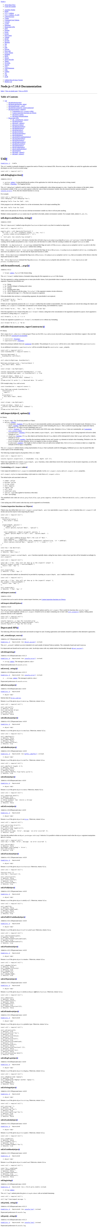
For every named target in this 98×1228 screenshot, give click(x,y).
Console (7, 22)
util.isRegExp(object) (18, 144)
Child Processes (9, 16)
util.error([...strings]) (18, 123)
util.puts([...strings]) (18, 154)
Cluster (7, 18)
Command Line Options (12, 20)
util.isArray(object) (18, 125)
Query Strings (9, 53)
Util (6, 101)
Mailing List (8, 81)
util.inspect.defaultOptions (20, 116)
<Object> (13, 422)
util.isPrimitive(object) (19, 142)
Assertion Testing (10, 10)
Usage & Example (10, 6)
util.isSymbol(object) (18, 147)
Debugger (8, 25)
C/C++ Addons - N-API (12, 15)
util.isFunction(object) (18, 133)
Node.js (3, 1)
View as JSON (23, 91)
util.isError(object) (17, 132)
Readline (7, 54)
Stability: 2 (5, 163)
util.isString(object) (18, 145)
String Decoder (9, 59)
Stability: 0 (5, 642)
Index (2, 91)
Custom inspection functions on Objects (24, 113)
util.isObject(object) (18, 140)
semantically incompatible (19, 335)
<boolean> (19, 424)
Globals (7, 37)
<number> (16, 426)
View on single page (11, 91)
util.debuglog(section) (15, 102)
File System (8, 35)
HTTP (7, 39)
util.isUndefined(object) (19, 149)
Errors (6, 32)
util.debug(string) (17, 121)
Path (6, 47)
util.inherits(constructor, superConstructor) (21, 108)
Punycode (8, 51)
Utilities (7, 71)
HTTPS (7, 40)
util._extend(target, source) (20, 120)
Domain (7, 30)
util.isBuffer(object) (18, 128)
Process (7, 49)
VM (6, 75)
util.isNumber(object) (18, 138)
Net (6, 44)
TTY (6, 66)
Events (7, 34)
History (4, 331)
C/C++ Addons (9, 13)
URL (6, 70)
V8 (6, 73)
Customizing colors (22, 111)
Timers (7, 61)
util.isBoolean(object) (18, 126)
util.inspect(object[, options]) (17, 109)
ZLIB (6, 77)
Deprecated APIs (10, 27)
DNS (6, 28)
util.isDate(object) (17, 130)
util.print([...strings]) (18, 152)
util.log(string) (16, 150)
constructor (28, 344)
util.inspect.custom (17, 114)
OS (6, 46)
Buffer (7, 11)
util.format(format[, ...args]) (16, 106)
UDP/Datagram (9, 68)
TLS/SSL (7, 63)
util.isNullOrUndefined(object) (21, 137)
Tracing (7, 65)
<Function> (13, 184)
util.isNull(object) (17, 135)
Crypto (7, 23)
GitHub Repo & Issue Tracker (14, 80)
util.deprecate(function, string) (17, 104)
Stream (7, 58)
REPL (6, 56)
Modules (7, 42)
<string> (12, 182)
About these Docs (10, 5)
